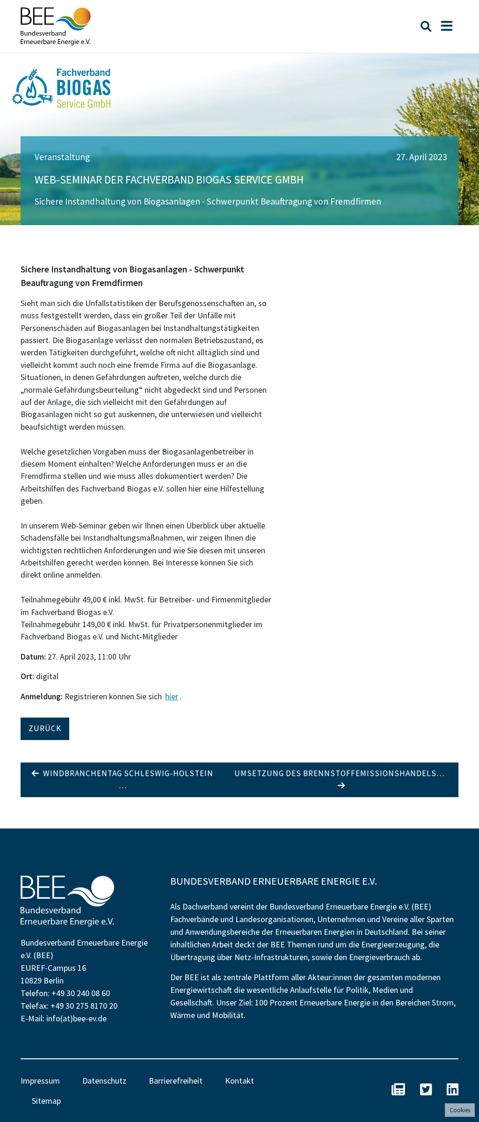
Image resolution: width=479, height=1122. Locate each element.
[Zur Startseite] (56, 26)
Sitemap (46, 1100)
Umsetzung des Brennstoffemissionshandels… (341, 773)
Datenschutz (104, 1080)
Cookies (460, 1110)
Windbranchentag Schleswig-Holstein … (126, 779)
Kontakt (239, 1080)
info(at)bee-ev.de (76, 1018)
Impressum (40, 1080)
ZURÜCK (45, 728)
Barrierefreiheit (176, 1080)
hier (171, 696)
